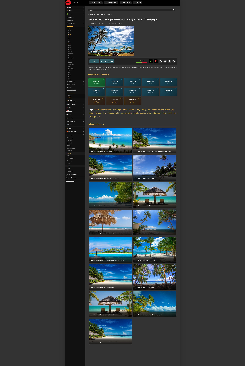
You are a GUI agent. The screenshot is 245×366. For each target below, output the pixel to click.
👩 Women (69, 10)
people (136, 113)
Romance (69, 171)
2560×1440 (96, 81)
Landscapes (70, 17)
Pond (69, 55)
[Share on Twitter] (165, 61)
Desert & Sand (70, 92)
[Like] (151, 61)
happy (154, 110)
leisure (91, 113)
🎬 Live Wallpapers (71, 174)
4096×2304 (96, 99)
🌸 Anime (69, 7)
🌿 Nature (69, 14)
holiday (161, 110)
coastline (132, 110)
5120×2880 (114, 99)
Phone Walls (112, 3)
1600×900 (132, 81)
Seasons (69, 87)
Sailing (69, 70)
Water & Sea (70, 26)
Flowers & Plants (71, 90)
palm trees (119, 113)
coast (125, 110)
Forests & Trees (71, 23)
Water (69, 32)
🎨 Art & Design (70, 101)
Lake (69, 45)
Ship (69, 76)
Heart (68, 168)
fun (149, 110)
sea (175, 113)
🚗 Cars (68, 107)
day (138, 110)
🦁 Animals (69, 118)
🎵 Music (68, 124)
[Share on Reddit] (174, 61)
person (143, 113)
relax (149, 113)
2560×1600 (114, 90)
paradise (128, 113)
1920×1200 (168, 81)
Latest (138, 3)
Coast (69, 36)
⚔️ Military (69, 128)
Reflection (70, 57)
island (167, 110)
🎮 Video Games (70, 104)
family (144, 110)
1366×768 (114, 81)
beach (97, 110)
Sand (69, 97)
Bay (69, 41)
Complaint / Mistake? (116, 23)
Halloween (70, 140)
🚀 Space (69, 111)
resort (164, 113)
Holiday (69, 153)
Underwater (71, 64)
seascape (92, 117)
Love (68, 166)
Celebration (70, 158)
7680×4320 (132, 99)
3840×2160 (168, 90)
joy (173, 110)
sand (170, 113)
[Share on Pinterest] (169, 61)
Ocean (69, 30)
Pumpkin (69, 143)
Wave (69, 59)
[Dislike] (156, 61)
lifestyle (98, 113)
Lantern (69, 163)
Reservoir (70, 68)
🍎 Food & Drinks (71, 131)
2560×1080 (132, 90)
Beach (69, 34)
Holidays (69, 150)
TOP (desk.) (96, 3)
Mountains (70, 20)
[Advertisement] (157, 39)
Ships (69, 78)
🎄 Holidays (69, 135)
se (99, 117)
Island (69, 43)
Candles (69, 161)
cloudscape (116, 110)
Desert (69, 95)
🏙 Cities (68, 114)
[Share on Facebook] (160, 61)
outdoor (111, 113)
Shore (69, 38)
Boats (69, 74)
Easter (69, 145)
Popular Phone (70, 181)
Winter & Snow (71, 84)
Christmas (69, 138)
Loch (69, 47)
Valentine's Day (71, 148)
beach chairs (106, 110)
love (104, 113)
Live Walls (126, 3)
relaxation (156, 113)
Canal (69, 66)
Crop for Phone (108, 61)
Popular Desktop (71, 178)
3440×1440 (150, 90)
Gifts (68, 156)
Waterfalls (70, 53)
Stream (70, 51)
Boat (69, 72)
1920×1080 (150, 81)
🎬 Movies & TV (70, 121)
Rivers (69, 49)
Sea (69, 28)
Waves (70, 62)
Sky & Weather (70, 81)
